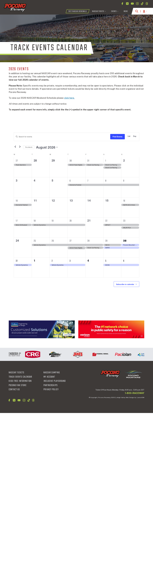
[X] (127, 3)
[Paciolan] (117, 354)
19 (53, 221)
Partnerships (51, 385)
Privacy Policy (51, 389)
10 (17, 201)
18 (35, 221)
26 (53, 241)
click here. (69, 98)
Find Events (117, 136)
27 (17, 161)
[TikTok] (142, 3)
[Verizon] (111, 329)
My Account (49, 377)
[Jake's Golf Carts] (72, 354)
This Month (28, 147)
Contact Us (14, 389)
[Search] (136, 11)
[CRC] (27, 354)
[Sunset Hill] (49, 354)
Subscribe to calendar (125, 284)
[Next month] (19, 146)
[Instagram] (137, 3)
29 (106, 241)
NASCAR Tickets (16, 373)
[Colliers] (42, 329)
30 (71, 161)
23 (124, 221)
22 (106, 221)
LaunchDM (140, 397)
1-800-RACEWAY (134, 393)
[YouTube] (132, 3)
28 (88, 241)
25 (35, 241)
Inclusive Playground (55, 381)
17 (17, 221)
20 (71, 221)
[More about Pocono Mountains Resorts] (133, 374)
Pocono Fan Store (18, 385)
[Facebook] (122, 3)
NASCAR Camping (52, 373)
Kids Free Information (20, 381)
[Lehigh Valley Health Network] (140, 354)
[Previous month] (15, 146)
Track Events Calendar (20, 377)
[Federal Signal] (95, 354)
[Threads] (147, 3)
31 (88, 161)
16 (124, 201)
